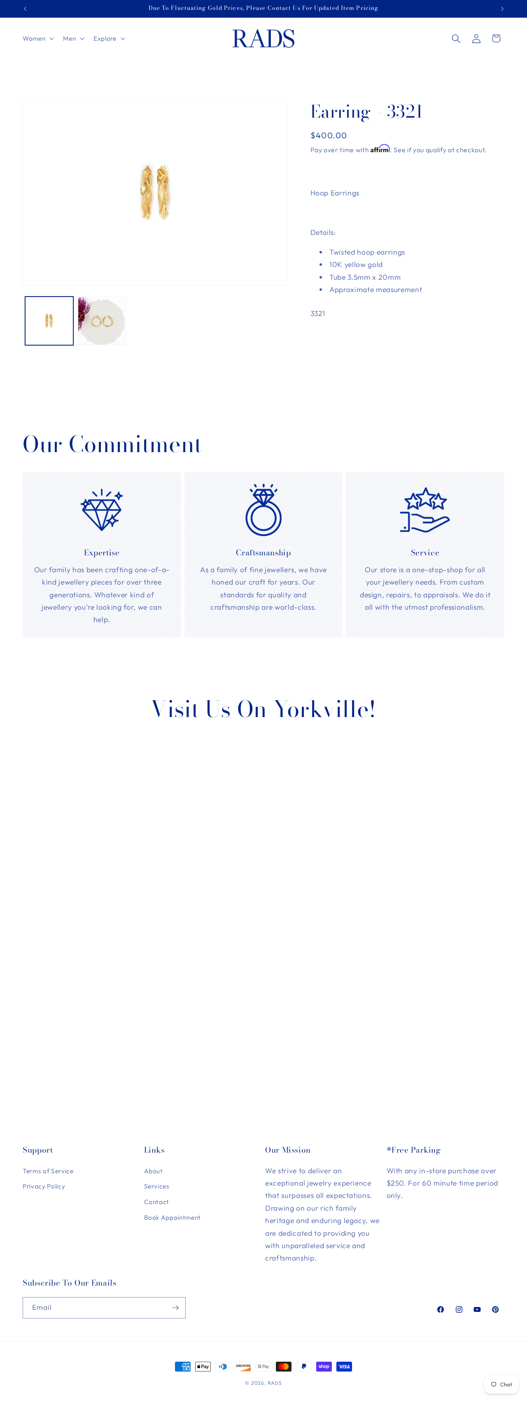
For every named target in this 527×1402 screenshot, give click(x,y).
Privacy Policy (44, 1186)
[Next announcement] (502, 8)
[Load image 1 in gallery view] (49, 321)
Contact (157, 1202)
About (153, 1171)
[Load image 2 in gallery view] (102, 321)
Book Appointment (172, 1217)
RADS (275, 1383)
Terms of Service (48, 1171)
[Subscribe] (175, 1307)
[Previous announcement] (25, 8)
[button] (37, 38)
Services (157, 1186)
